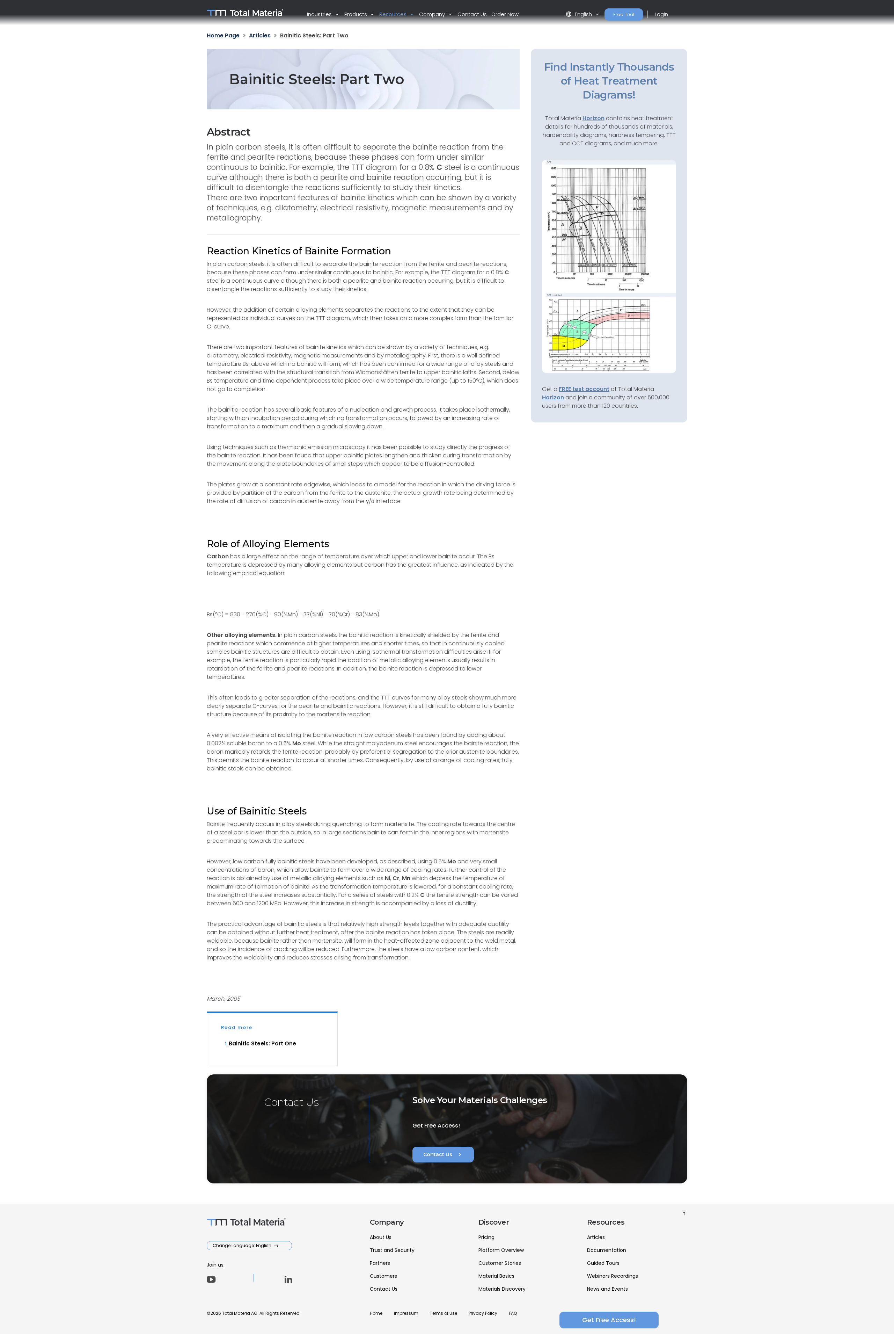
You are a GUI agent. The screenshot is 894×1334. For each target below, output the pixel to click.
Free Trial (623, 14)
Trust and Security (392, 1250)
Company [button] (432, 14)
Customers (383, 1276)
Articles (596, 1237)
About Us (380, 1237)
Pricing (486, 1237)
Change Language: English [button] (242, 1245)
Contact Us (472, 14)
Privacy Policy (483, 1313)
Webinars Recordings (612, 1276)
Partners (380, 1263)
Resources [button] (393, 14)
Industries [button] (320, 14)
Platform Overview (501, 1250)
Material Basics (496, 1276)
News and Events (607, 1288)
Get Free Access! (609, 1319)
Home (376, 1313)
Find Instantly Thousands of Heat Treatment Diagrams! (609, 80)
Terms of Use (443, 1313)
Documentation (606, 1250)
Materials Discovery (502, 1288)
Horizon (553, 397)
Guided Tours (603, 1263)
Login (661, 14)
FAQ (513, 1313)
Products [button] (356, 14)
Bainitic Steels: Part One (262, 1043)
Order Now (505, 14)
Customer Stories (499, 1263)
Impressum (406, 1313)
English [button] (579, 14)
